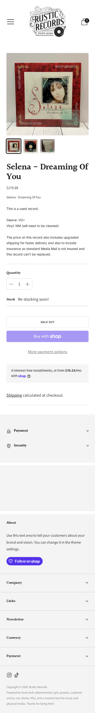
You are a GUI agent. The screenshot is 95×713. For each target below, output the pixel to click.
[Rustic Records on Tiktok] (16, 676)
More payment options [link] (47, 351)
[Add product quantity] (27, 284)
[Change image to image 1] (13, 146)
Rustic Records (38, 687)
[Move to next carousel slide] (88, 507)
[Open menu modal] (10, 21)
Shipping (14, 395)
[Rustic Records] (48, 22)
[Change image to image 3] (47, 146)
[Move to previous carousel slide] (6, 507)
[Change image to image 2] (31, 146)
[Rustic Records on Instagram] (9, 676)
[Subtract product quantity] (11, 284)
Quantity (13, 273)
